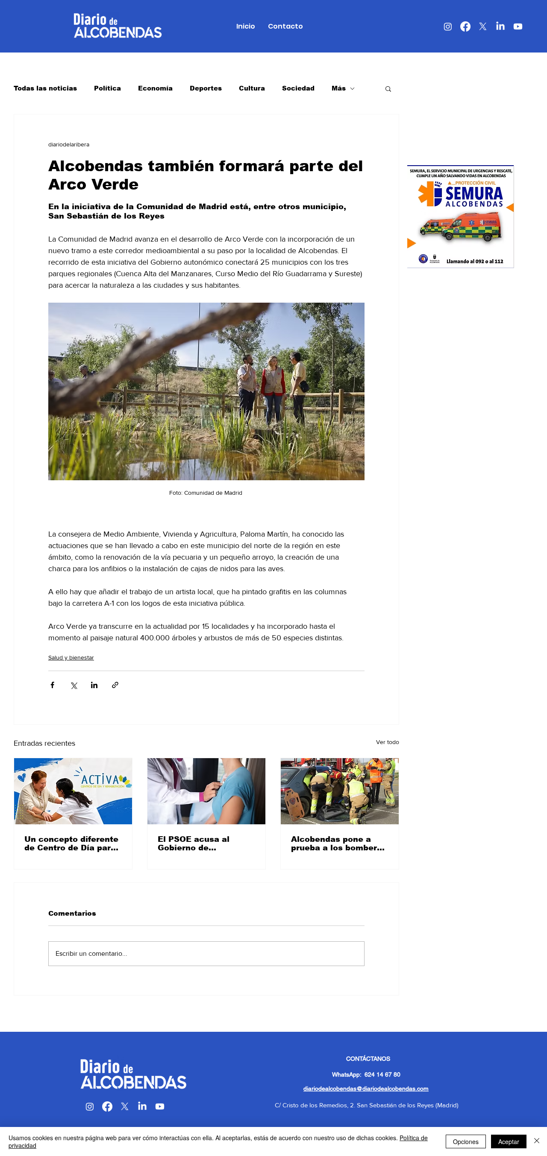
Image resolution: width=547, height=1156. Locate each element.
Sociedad (298, 88)
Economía (155, 88)
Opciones (466, 1141)
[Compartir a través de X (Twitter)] (73, 685)
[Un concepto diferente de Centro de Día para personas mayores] (73, 791)
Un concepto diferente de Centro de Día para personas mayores (71, 843)
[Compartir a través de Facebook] (52, 685)
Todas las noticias (45, 88)
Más (339, 88)
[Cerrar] (537, 1141)
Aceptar (508, 1141)
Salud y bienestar (71, 657)
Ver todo (387, 742)
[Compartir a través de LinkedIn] (94, 685)
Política (107, 88)
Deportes (206, 88)
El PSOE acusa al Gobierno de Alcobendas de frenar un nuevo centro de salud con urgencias (202, 843)
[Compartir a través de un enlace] (115, 685)
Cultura (252, 88)
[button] (388, 88)
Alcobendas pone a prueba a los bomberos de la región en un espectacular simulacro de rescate (339, 843)
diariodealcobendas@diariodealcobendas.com (366, 1088)
